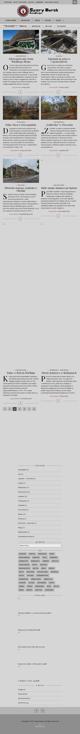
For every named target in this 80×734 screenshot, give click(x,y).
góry (45, 557)
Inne (19, 474)
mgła (44, 568)
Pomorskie (23, 26)
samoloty (48, 579)
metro (35, 568)
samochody (36, 579)
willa (56, 586)
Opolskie (48, 20)
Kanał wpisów (22, 694)
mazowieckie (24, 568)
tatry (51, 583)
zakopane (49, 590)
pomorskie (23, 579)
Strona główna (10, 20)
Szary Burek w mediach (52, 2)
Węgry (20, 527)
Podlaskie (21, 122)
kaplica (55, 561)
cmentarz (42, 554)
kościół (43, 565)
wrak (21, 590)
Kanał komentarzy (24, 698)
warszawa (39, 586)
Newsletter (39, 2)
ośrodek (54, 572)
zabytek (38, 590)
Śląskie (58, 20)
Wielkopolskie (22, 532)
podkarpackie (42, 575)
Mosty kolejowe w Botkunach (59, 372)
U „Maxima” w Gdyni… (25, 681)
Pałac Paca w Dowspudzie (21, 124)
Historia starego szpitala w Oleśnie (21, 189)
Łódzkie (37, 20)
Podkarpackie (22, 501)
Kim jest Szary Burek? (20, 2)
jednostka (23, 561)
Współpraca (8, 2)
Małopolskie (36, 26)
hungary (53, 557)
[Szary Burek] (40, 11)
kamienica (35, 561)
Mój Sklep (31, 2)
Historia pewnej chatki (25, 630)
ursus (29, 586)
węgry (29, 590)
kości (34, 565)
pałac (21, 575)
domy (52, 554)
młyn (21, 572)
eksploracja (24, 557)
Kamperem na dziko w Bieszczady (29, 664)
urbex (21, 586)
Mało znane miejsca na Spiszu (59, 188)
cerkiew (22, 554)
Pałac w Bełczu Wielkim (21, 372)
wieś (49, 586)
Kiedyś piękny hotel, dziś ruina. (28, 647)
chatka (32, 554)
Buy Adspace (61, 26)
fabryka (36, 557)
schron (22, 583)
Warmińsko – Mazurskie (26, 523)
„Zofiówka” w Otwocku (59, 124)
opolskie (30, 572)
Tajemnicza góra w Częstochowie (59, 60)
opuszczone (42, 572)
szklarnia (42, 583)
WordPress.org (23, 703)
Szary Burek (16, 87)
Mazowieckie (25, 20)
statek (31, 583)
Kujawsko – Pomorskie (25, 478)
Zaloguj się (21, 689)
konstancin (24, 565)
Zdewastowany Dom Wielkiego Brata (21, 60)
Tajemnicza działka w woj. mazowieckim (31, 613)
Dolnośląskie (10, 26)
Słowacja (21, 519)
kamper (46, 561)
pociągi (30, 575)
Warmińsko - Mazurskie (59, 370)
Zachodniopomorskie (25, 536)
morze (51, 568)
